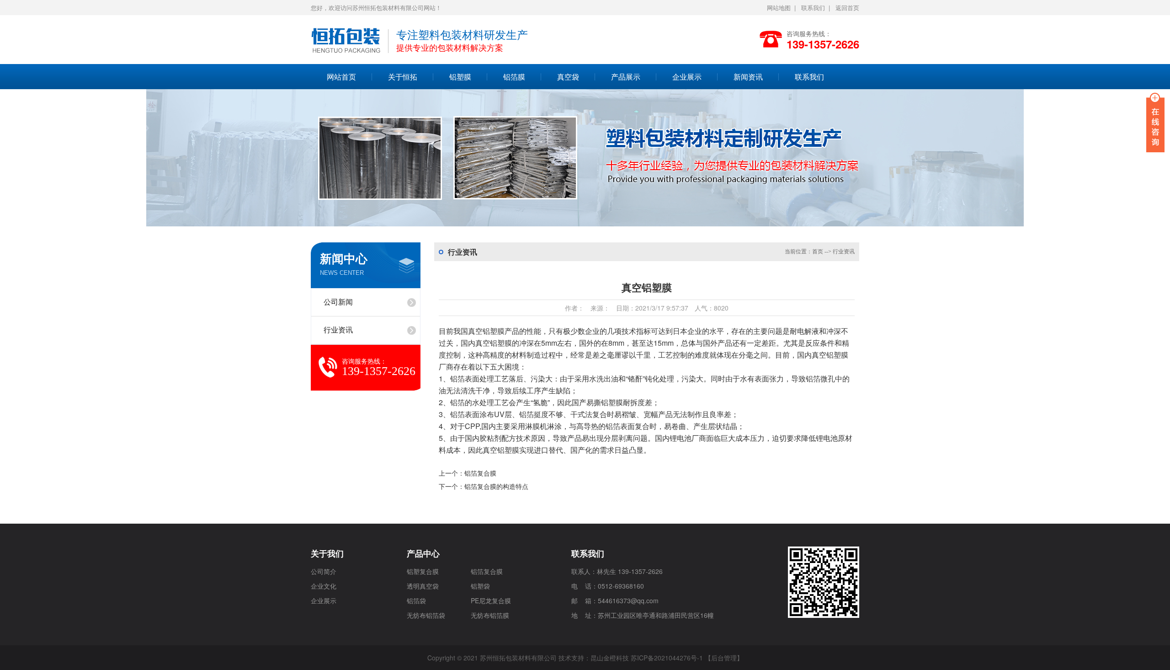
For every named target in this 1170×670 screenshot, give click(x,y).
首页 (817, 251)
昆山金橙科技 (609, 657)
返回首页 (847, 7)
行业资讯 (338, 330)
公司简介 (323, 571)
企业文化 (323, 585)
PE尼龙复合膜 (491, 600)
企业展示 (687, 76)
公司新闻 (338, 302)
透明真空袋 (423, 585)
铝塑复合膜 (423, 571)
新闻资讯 (748, 76)
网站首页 (341, 76)
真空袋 (568, 76)
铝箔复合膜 (480, 472)
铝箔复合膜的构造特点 (496, 486)
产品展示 (625, 76)
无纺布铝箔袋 (426, 615)
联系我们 (813, 7)
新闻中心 (343, 259)
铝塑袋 (480, 585)
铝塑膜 (460, 76)
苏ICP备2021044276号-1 (667, 657)
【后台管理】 (724, 657)
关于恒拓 (402, 76)
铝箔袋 (416, 600)
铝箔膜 (514, 76)
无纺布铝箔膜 (490, 615)
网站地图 (779, 7)
